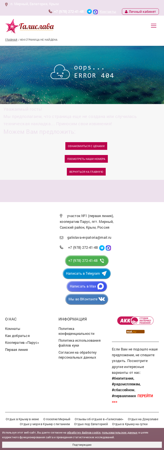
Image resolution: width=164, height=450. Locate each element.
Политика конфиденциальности (76, 331)
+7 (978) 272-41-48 (69, 11)
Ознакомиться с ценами (86, 146)
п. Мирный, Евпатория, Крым (34, 3)
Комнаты (12, 328)
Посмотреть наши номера (86, 159)
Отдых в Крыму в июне (22, 419)
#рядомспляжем (126, 384)
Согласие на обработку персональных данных (78, 354)
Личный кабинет (142, 11)
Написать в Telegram (83, 273)
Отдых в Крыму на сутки (130, 424)
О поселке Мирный (56, 419)
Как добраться (17, 335)
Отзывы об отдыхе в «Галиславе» (99, 419)
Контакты (108, 11)
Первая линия (16, 349)
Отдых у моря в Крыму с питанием (45, 424)
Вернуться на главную (86, 171)
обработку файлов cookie (84, 432)
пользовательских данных (120, 432)
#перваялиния (124, 395)
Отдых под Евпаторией (91, 424)
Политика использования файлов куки (80, 342)
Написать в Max (83, 286)
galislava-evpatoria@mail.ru (89, 237)
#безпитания (122, 378)
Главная (11, 39)
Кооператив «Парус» (22, 342)
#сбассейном (123, 389)
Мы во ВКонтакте (83, 299)
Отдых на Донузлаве (143, 419)
